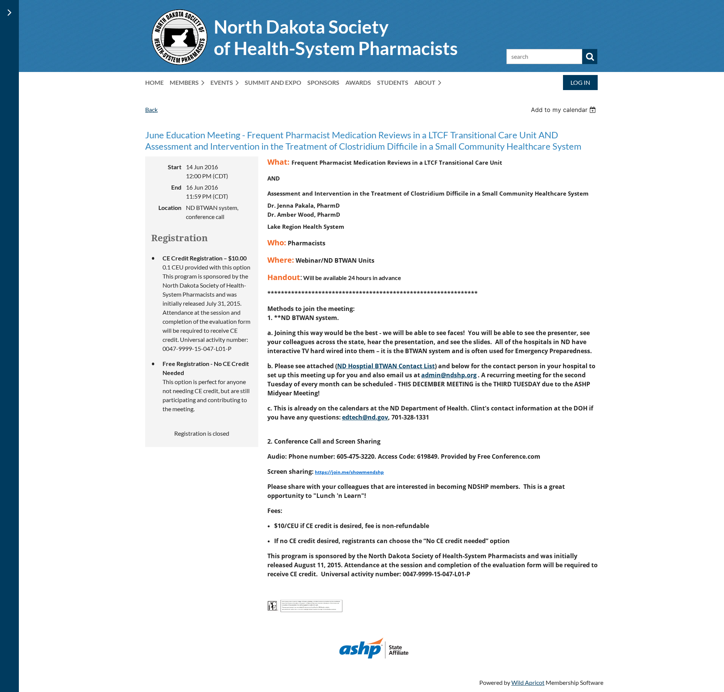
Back (151, 109)
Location (169, 207)
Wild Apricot (528, 682)
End (176, 187)
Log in (580, 82)
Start (174, 166)
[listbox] (564, 109)
